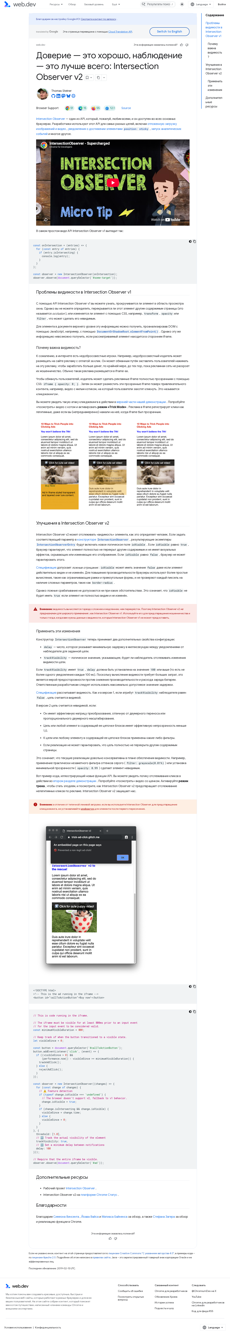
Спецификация (46, 567)
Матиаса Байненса (114, 1217)
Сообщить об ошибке (130, 1291)
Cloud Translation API (120, 31)
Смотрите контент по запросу (98, 19)
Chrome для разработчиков (171, 1291)
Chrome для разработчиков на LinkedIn (208, 1304)
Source (126, 108)
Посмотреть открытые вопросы (131, 1298)
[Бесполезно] (187, 45)
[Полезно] (181, 45)
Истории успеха (164, 1302)
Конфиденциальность (48, 1327)
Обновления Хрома (166, 1296)
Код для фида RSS (202, 1311)
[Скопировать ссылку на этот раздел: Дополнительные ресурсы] (91, 1177)
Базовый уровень (94, 4)
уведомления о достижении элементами (108, 129)
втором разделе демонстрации (74, 781)
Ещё (114, 4)
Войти (222, 4)
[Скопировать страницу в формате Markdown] (98, 78)
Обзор (72, 4)
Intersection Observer (50, 119)
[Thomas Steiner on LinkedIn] (58, 97)
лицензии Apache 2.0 (44, 1257)
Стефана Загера (164, 1217)
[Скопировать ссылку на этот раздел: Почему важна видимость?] (84, 348)
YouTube (196, 1296)
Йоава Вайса (90, 1217)
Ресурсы (55, 4)
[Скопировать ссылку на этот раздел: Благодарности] (69, 1205)
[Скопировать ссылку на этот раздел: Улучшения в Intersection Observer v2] (112, 523)
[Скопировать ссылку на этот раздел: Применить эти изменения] (83, 631)
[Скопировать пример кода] (194, 241)
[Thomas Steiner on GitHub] (53, 97)
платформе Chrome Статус (99, 1195)
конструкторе (102, 539)
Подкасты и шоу (164, 1308)
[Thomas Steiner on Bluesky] (68, 97)
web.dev (40, 44)
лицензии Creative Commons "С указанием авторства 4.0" (141, 1253)
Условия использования (18, 1327)
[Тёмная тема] (190, 241)
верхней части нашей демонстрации (141, 402)
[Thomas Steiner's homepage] (73, 97)
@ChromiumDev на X (204, 1291)
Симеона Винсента (66, 1217)
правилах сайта (102, 1257)
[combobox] (158, 4)
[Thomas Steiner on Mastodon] (63, 97)
